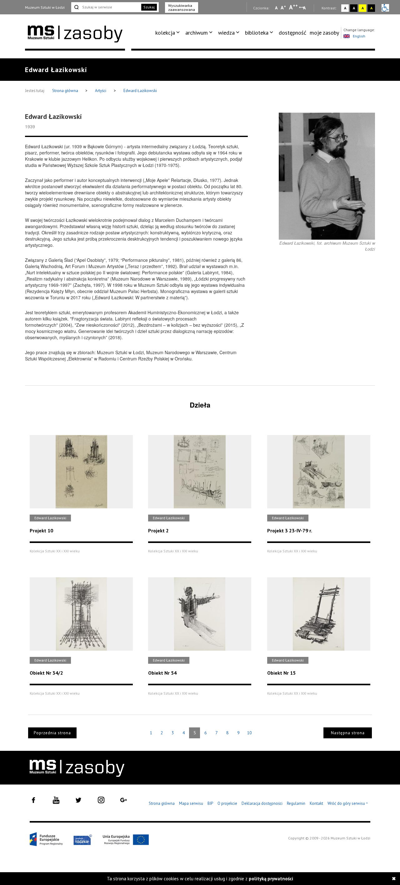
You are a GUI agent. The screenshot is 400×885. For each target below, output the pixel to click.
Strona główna (65, 90)
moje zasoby (324, 32)
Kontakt (316, 803)
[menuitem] (168, 33)
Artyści (100, 90)
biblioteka (256, 32)
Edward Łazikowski (140, 90)
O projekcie (227, 803)
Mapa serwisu (191, 803)
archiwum (196, 32)
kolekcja (165, 32)
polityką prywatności (271, 879)
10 (249, 733)
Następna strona (348, 733)
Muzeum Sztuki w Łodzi (45, 7)
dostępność (292, 32)
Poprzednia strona (52, 733)
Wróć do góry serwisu (348, 804)
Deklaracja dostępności (262, 803)
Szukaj (149, 7)
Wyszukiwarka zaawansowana (181, 7)
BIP (210, 803)
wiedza (226, 32)
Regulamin (296, 803)
